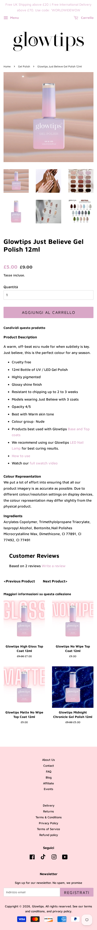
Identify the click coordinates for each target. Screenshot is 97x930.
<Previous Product (19, 581)
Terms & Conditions (49, 817)
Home (7, 66)
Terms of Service (48, 829)
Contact (48, 765)
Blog (49, 777)
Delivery (48, 805)
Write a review (53, 566)
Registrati (76, 892)
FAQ (48, 771)
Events (48, 789)
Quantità (11, 287)
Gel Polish (24, 66)
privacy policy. (62, 911)
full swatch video (44, 463)
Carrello (86, 18)
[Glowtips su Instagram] (54, 858)
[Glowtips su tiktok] (43, 858)
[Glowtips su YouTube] (65, 858)
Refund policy (48, 835)
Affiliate (48, 783)
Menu (14, 18)
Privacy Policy (48, 823)
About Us (48, 760)
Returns (48, 811)
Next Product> (55, 581)
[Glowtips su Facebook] (32, 858)
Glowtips (38, 906)
